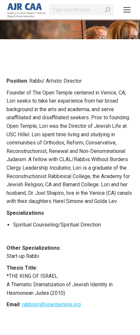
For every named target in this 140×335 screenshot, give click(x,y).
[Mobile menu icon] (126, 9)
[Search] (107, 9)
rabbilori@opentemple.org (51, 304)
